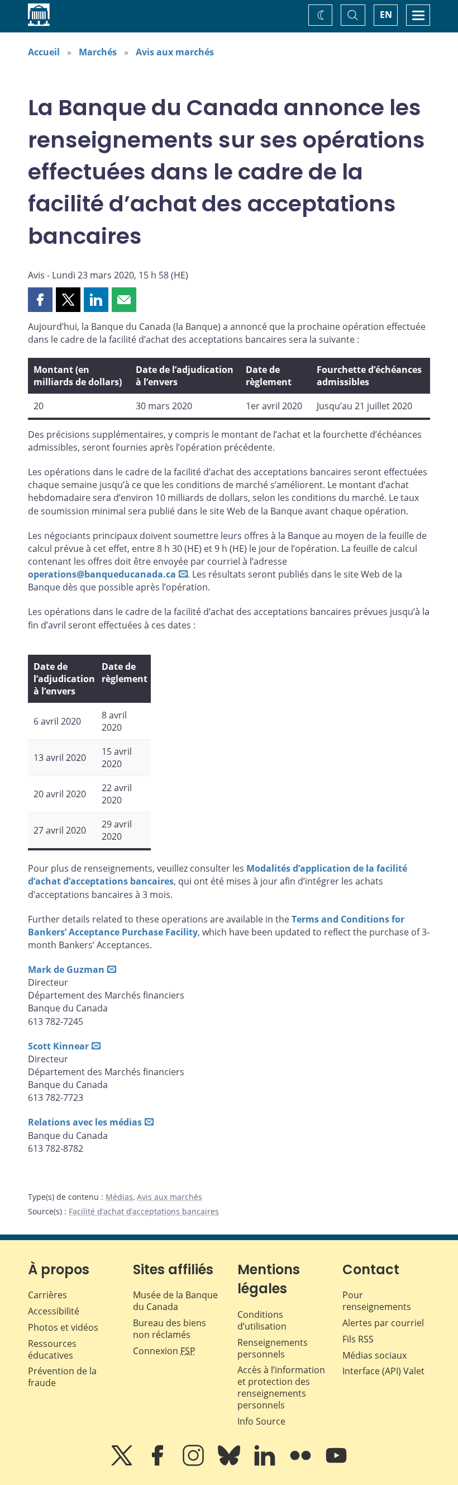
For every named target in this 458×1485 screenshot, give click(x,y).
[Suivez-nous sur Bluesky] (230, 1463)
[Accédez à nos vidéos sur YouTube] (336, 1463)
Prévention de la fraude (62, 1377)
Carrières (47, 1295)
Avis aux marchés (175, 52)
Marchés (98, 52)
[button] (40, 299)
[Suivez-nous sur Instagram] (194, 1463)
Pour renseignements (376, 1301)
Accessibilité (53, 1311)
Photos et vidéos (63, 1327)
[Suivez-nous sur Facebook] (158, 1463)
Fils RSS (358, 1339)
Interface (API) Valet (383, 1371)
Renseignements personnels (272, 1348)
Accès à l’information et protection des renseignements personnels (281, 1387)
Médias (119, 1196)
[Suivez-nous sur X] (123, 1463)
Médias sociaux (374, 1355)
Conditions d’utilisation (262, 1320)
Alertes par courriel (383, 1323)
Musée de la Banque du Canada (175, 1301)
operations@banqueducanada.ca (102, 574)
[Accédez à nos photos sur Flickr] (301, 1463)
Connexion (164, 1351)
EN (386, 14)
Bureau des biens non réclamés (169, 1329)
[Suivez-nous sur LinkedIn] (266, 1463)
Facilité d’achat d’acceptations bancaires (144, 1211)
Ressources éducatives (52, 1349)
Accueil (44, 52)
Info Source (261, 1421)
